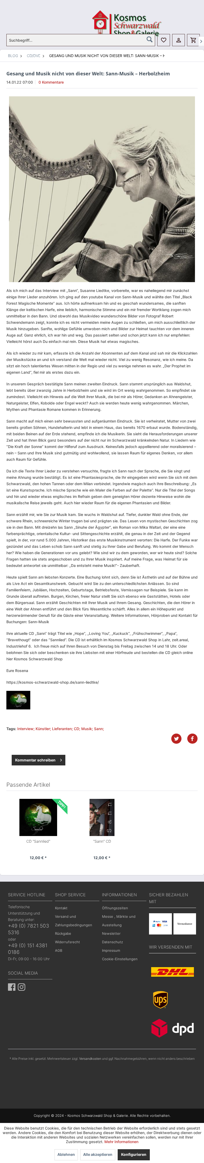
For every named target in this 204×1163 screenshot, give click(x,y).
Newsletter (111, 933)
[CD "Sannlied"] (38, 817)
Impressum (111, 950)
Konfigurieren (133, 1154)
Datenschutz (112, 942)
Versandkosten (90, 1059)
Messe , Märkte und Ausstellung (118, 920)
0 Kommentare (51, 82)
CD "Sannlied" (38, 841)
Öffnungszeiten (115, 908)
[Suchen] (149, 39)
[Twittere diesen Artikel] (179, 738)
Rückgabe (63, 933)
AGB (58, 950)
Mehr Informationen (121, 1141)
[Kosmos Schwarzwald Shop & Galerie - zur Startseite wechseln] (103, 17)
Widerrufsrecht (67, 942)
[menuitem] (80, 40)
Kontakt (61, 908)
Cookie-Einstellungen (120, 959)
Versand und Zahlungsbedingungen (73, 920)
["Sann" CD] (102, 817)
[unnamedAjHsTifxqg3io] (102, 189)
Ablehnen (66, 1154)
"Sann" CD (102, 841)
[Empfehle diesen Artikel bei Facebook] (192, 738)
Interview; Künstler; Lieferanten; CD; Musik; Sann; (60, 728)
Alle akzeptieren (97, 1154)
